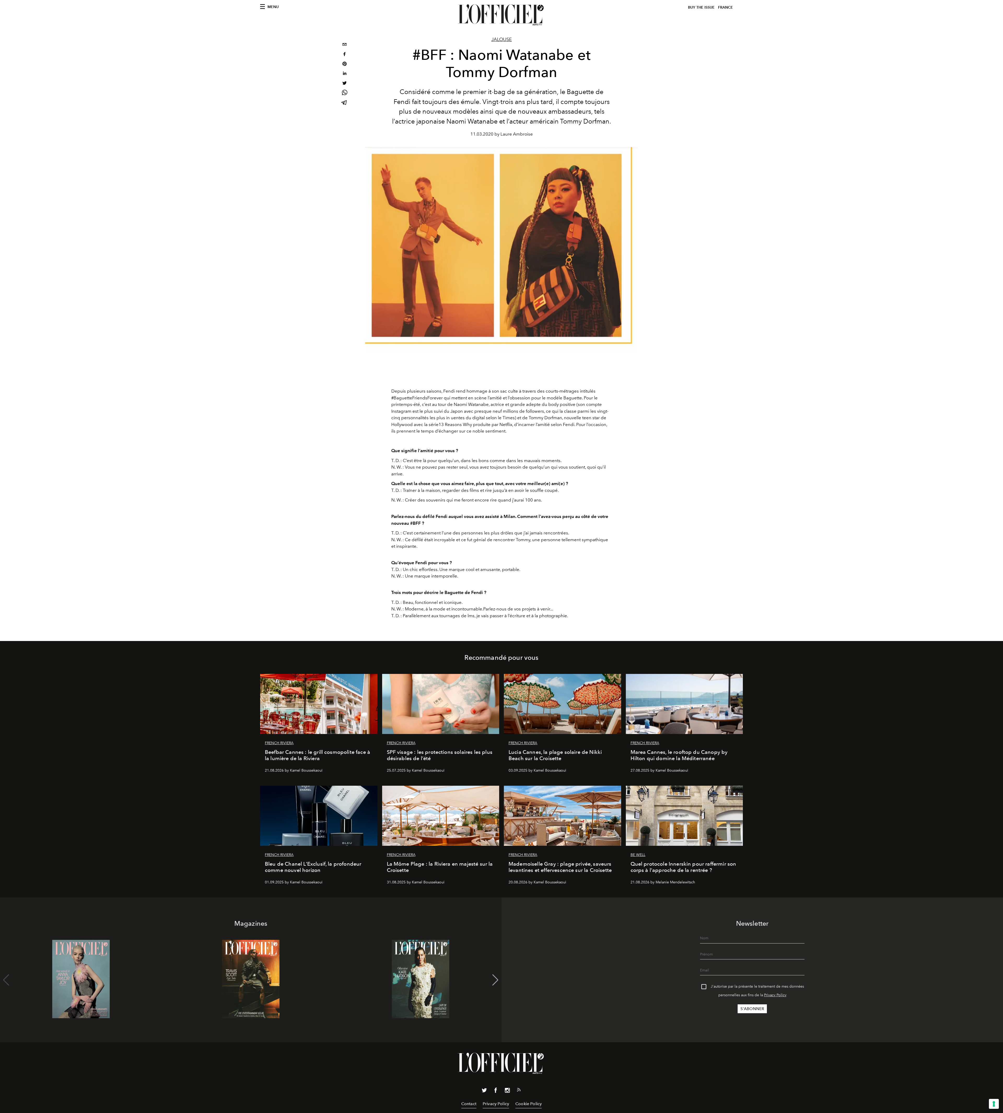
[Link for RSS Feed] (518, 1090)
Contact (468, 1103)
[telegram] (344, 103)
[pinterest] (344, 64)
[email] (344, 45)
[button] (495, 980)
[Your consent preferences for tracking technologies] (994, 1104)
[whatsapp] (344, 93)
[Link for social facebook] (495, 1091)
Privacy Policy (775, 995)
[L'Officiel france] (501, 15)
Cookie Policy (528, 1103)
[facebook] (344, 55)
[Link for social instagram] (507, 1091)
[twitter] (344, 84)
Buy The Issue (701, 7)
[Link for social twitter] (484, 1091)
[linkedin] (344, 74)
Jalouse (501, 39)
